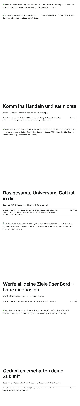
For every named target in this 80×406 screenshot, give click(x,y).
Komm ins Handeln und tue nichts (39, 106)
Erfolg (42, 118)
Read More (73, 118)
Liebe (14, 212)
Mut (18, 212)
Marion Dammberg (10, 118)
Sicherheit (6, 214)
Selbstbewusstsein (30, 120)
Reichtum (10, 120)
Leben (5, 120)
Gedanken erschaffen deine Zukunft (33, 373)
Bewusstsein (36, 118)
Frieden (47, 210)
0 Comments (48, 120)
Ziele (37, 120)
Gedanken (48, 118)
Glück (59, 118)
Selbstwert (52, 212)
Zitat (41, 120)
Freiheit (42, 210)
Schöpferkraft (18, 120)
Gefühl (54, 118)
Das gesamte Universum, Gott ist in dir (38, 195)
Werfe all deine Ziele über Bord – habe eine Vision (38, 286)
